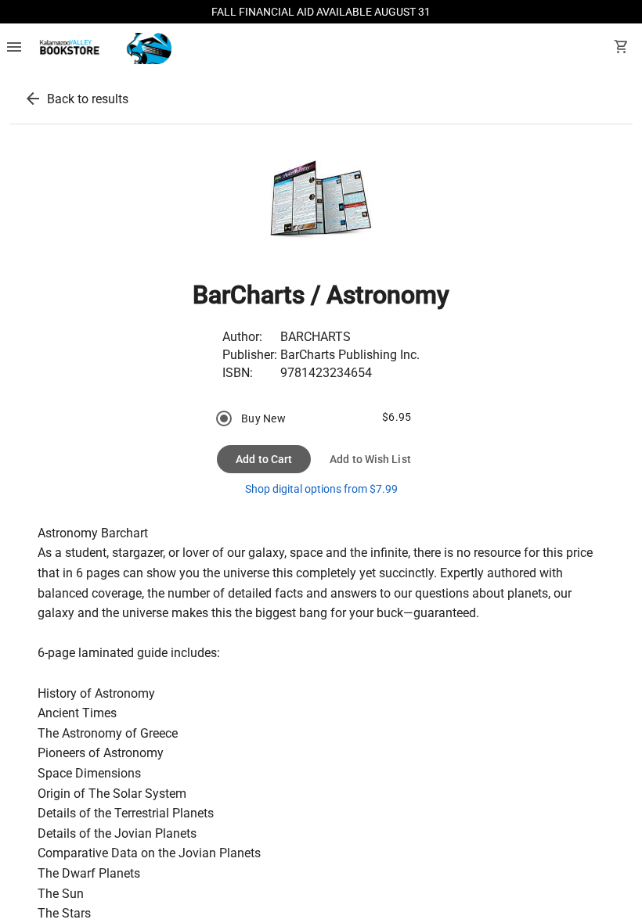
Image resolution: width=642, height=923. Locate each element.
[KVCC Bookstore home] (102, 48)
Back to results (87, 99)
